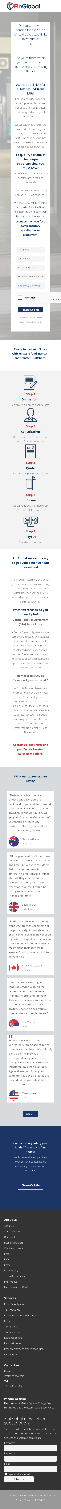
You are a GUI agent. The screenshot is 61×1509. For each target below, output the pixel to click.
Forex (7, 1321)
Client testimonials (13, 1248)
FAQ (6, 1259)
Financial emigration (14, 1304)
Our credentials (12, 1231)
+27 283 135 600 (13, 1385)
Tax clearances (12, 1332)
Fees (6, 1253)
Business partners (13, 1242)
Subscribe (19, 1479)
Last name (9, 1453)
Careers (8, 1265)
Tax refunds (10, 1326)
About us (9, 1226)
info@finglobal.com (14, 1376)
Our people (10, 1237)
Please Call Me (30, 1185)
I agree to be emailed (18, 1474)
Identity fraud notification (17, 1287)
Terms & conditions (14, 1276)
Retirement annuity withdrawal (20, 1315)
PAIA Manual (11, 1281)
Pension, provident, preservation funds (24, 1349)
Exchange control (13, 1337)
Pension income (12, 1343)
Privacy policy (11, 1270)
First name (9, 1443)
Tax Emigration (12, 1309)
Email (7, 1463)
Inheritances (10, 1354)
